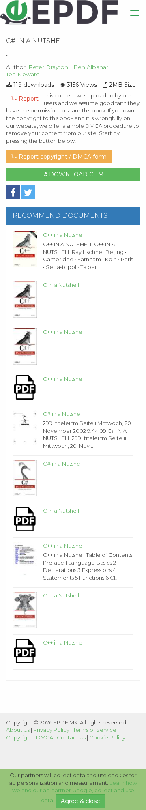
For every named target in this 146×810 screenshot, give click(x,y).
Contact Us (71, 737)
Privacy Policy (51, 729)
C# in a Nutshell (63, 413)
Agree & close (80, 801)
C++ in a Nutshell (64, 235)
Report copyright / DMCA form (62, 156)
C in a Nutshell (61, 284)
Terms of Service (94, 729)
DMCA (44, 737)
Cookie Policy (107, 737)
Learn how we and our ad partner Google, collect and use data (74, 792)
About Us (18, 729)
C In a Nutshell (61, 510)
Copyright (19, 737)
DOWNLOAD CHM (75, 174)
